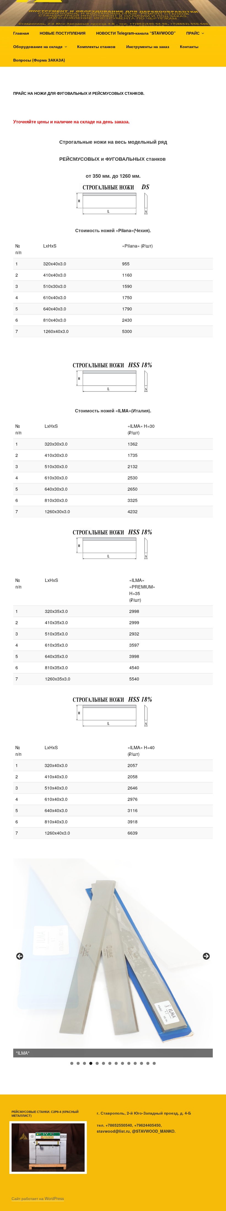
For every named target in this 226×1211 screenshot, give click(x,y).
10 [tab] (129, 1063)
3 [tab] (84, 1063)
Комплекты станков (96, 46)
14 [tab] (154, 1063)
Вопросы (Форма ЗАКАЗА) (39, 60)
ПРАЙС (193, 33)
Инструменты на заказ (147, 46)
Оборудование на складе (38, 46)
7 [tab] (109, 1063)
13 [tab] (148, 1063)
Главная (21, 33)
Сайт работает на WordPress (38, 1198)
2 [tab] (78, 1063)
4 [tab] (90, 1063)
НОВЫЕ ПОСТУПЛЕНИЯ (62, 33)
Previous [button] (20, 956)
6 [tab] (103, 1063)
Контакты (189, 46)
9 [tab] (122, 1063)
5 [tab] (97, 1063)
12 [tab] (141, 1063)
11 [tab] (135, 1063)
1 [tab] (71, 1063)
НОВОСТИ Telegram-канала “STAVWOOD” (136, 33)
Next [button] (206, 956)
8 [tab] (116, 1063)
